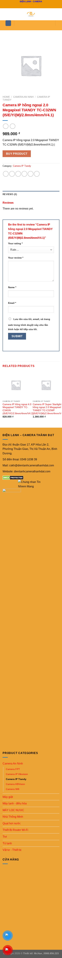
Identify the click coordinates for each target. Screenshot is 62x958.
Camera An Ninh (23, 97)
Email (12, 303)
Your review (15, 257)
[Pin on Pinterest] (30, 174)
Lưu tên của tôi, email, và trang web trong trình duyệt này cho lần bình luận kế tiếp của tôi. (29, 324)
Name (12, 287)
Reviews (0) (10, 194)
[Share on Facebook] (12, 174)
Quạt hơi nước (12, 823)
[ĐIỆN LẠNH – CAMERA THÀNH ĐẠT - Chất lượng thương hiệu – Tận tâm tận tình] (31, 14)
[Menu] (8, 23)
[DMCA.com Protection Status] (13, 477)
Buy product (17, 153)
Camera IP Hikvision (17, 774)
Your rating (15, 243)
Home (6, 97)
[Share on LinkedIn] (37, 174)
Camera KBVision (15, 784)
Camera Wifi (12, 789)
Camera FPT (13, 769)
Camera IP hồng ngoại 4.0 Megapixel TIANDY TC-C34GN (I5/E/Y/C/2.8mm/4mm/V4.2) (18, 409)
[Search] (32, 28)
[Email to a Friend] (24, 174)
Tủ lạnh (7, 843)
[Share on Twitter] (18, 174)
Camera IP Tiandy (22, 166)
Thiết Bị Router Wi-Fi (15, 829)
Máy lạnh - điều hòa (15, 803)
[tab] (31, 194)
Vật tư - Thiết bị (12, 849)
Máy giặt (8, 796)
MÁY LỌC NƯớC (13, 810)
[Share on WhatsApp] (6, 174)
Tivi (5, 836)
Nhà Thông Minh (13, 816)
